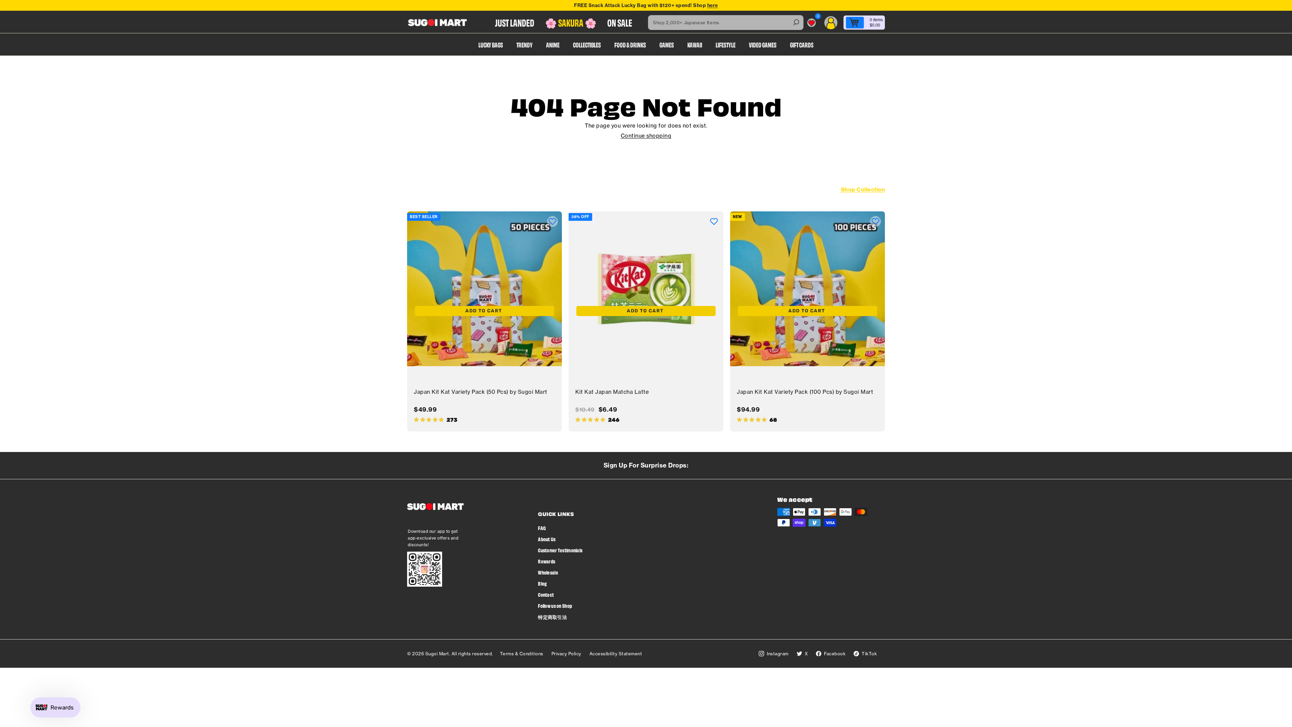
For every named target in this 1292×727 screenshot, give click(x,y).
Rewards (546, 561)
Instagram (778, 653)
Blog (542, 583)
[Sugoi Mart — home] (437, 23)
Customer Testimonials (560, 550)
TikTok (869, 653)
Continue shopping (646, 135)
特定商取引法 (552, 617)
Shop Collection (863, 189)
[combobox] (725, 22)
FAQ (542, 528)
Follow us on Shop (555, 605)
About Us (546, 539)
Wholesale (548, 572)
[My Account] (831, 22)
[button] (552, 221)
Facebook (835, 653)
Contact (546, 594)
